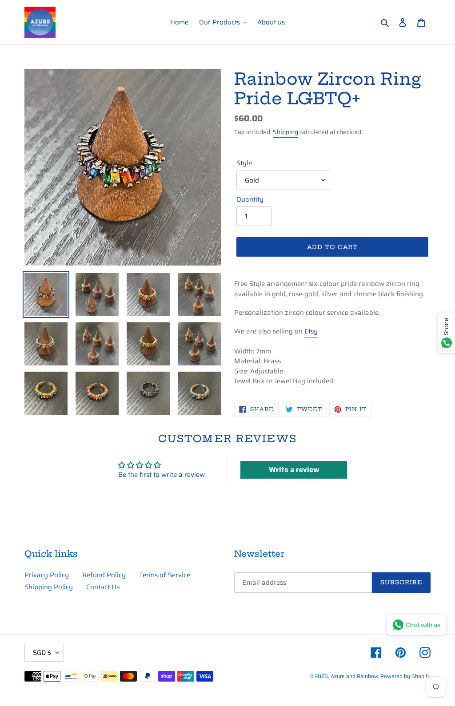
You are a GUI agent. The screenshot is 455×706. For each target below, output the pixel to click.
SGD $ (42, 652)
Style (244, 163)
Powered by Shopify (405, 676)
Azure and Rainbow (355, 676)
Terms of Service (164, 575)
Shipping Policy (48, 587)
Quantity (249, 199)
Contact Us (103, 587)
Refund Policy (104, 575)
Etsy (311, 331)
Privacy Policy (46, 575)
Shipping (285, 132)
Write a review (294, 469)
